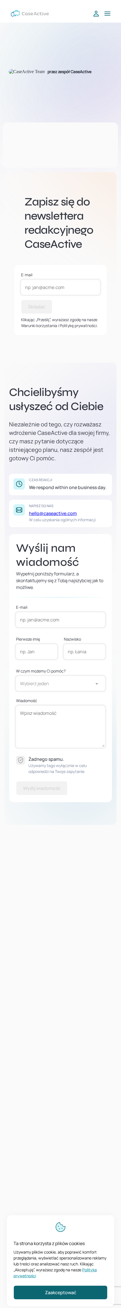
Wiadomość (26, 700)
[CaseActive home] (30, 13)
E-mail (26, 274)
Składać (36, 307)
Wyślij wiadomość (41, 788)
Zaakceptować (60, 1292)
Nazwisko (72, 639)
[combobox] (54, 683)
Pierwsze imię (28, 639)
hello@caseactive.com (53, 513)
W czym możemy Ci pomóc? (41, 671)
